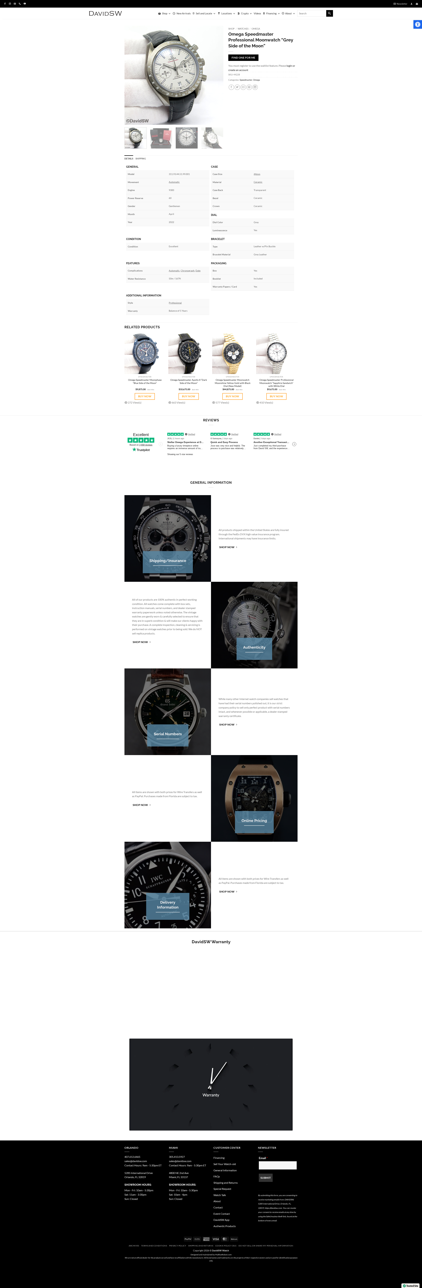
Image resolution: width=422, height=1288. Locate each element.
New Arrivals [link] (184, 13)
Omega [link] (256, 28)
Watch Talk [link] (219, 1195)
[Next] (217, 75)
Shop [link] (164, 13)
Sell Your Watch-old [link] (224, 1164)
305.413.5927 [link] (177, 1156)
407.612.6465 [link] (132, 1156)
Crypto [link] (245, 13)
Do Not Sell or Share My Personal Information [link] (266, 1245)
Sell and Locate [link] (204, 13)
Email (263, 1158)
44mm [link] (257, 174)
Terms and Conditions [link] (154, 1245)
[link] (417, 24)
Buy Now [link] (144, 396)
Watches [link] (243, 28)
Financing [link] (271, 13)
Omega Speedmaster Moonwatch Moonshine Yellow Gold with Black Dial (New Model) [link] (232, 382)
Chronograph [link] (188, 270)
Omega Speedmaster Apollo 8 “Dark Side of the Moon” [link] (188, 381)
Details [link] (128, 158)
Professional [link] (175, 302)
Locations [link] (226, 13)
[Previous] (131, 75)
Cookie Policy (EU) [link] (226, 1245)
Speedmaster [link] (246, 80)
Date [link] (198, 270)
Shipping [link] (141, 158)
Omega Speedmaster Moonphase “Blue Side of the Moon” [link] (145, 381)
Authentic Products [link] (224, 1226)
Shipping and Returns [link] (225, 1182)
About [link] (288, 13)
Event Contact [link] (221, 1213)
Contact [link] (218, 1207)
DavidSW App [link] (221, 1219)
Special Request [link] (222, 1188)
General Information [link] (225, 1170)
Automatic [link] (174, 182)
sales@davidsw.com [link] (135, 1161)
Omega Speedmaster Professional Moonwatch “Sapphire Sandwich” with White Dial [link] (276, 382)
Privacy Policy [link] (177, 1245)
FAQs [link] (216, 1176)
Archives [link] (134, 1245)
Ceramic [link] (258, 182)
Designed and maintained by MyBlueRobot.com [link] (211, 1255)
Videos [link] (257, 13)
